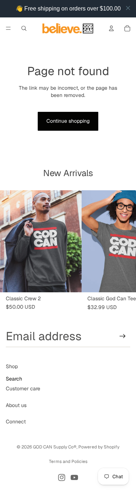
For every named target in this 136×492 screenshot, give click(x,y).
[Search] (24, 28)
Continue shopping (68, 121)
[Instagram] (61, 477)
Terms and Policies (68, 461)
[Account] (111, 28)
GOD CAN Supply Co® (55, 447)
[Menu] (8, 28)
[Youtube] (74, 477)
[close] (128, 8)
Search (14, 378)
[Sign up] (122, 336)
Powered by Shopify (98, 447)
